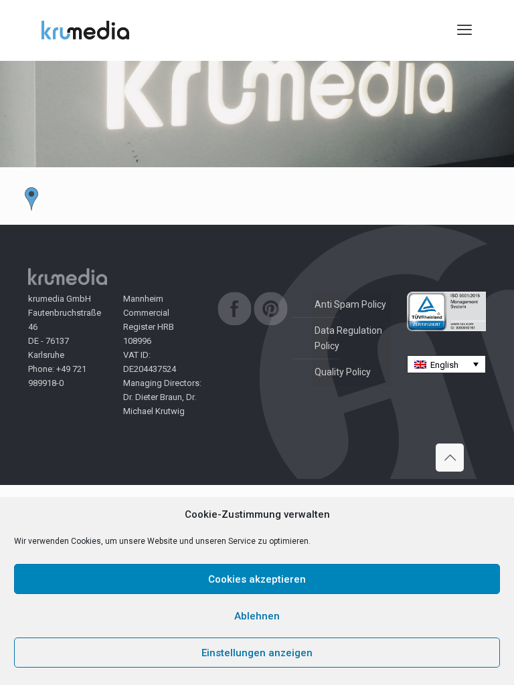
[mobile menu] (464, 30)
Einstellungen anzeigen (257, 653)
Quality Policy (343, 372)
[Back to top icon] (450, 458)
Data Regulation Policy (348, 338)
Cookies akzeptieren (257, 579)
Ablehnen (257, 616)
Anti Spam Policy (350, 304)
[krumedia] (85, 30)
